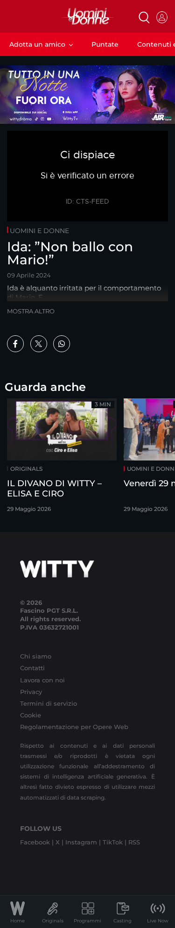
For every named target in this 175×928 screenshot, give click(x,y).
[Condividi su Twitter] (38, 343)
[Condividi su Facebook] (15, 343)
